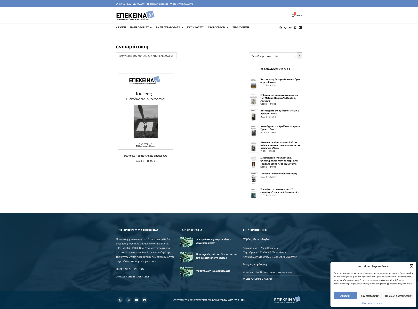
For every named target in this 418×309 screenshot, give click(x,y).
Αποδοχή (345, 295)
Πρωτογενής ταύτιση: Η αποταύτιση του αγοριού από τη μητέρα (216, 256)
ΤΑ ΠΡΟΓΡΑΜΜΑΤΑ (168, 27)
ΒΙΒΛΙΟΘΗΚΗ (241, 27)
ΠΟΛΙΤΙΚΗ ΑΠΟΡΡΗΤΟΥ (130, 268)
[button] (411, 266)
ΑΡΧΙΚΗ (121, 27)
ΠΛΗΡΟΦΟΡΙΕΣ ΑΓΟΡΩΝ (257, 279)
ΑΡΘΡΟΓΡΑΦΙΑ (217, 27)
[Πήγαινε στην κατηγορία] (299, 55)
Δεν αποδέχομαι (370, 295)
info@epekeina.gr (159, 3)
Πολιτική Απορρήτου (372, 303)
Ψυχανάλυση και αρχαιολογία (213, 270)
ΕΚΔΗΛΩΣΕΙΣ (195, 27)
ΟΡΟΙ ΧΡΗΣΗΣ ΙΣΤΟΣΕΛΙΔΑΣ (132, 276)
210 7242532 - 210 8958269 (132, 3)
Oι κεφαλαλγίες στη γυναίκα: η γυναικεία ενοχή (213, 241)
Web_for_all (236, 300)
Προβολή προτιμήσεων (398, 295)
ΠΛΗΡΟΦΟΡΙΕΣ (139, 27)
